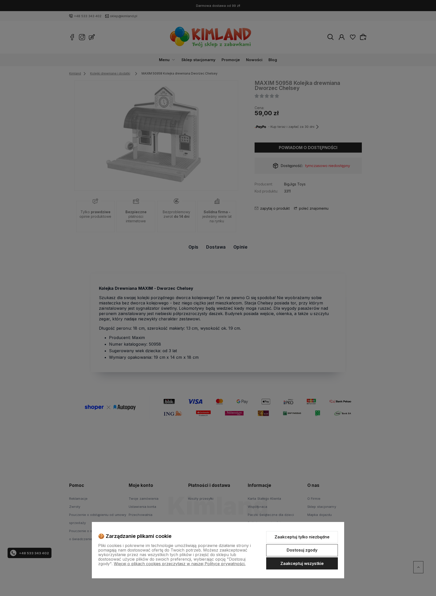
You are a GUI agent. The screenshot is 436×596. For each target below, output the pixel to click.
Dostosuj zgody (302, 550)
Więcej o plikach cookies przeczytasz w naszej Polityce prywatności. (180, 563)
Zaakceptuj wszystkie (302, 563)
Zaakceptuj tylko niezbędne (302, 536)
